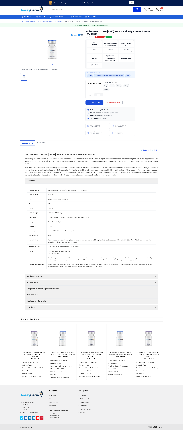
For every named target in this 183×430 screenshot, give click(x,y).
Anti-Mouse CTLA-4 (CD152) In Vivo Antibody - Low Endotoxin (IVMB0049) (63, 353)
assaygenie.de (54, 417)
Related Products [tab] (30, 319)
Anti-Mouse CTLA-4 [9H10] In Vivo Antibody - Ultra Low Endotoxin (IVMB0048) (34, 354)
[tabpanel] (52, 48)
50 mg (126, 86)
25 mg (119, 86)
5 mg (112, 86)
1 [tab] (52, 64)
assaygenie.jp (54, 415)
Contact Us (54, 402)
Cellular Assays (84, 402)
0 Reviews (41, 143)
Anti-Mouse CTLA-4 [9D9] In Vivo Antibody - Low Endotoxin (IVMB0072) (120, 353)
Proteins (82, 412)
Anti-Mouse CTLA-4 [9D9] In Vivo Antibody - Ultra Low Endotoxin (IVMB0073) (148, 354)
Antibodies (83, 406)
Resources (53, 399)
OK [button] (131, 3)
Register (151, 10)
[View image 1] (24, 76)
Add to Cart (96, 102)
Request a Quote (114, 102)
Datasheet (100, 37)
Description (27, 143)
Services (53, 395)
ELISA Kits (83, 395)
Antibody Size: (110, 82)
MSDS (109, 37)
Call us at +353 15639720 (30, 413)
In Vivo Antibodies (85, 409)
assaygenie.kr (54, 413)
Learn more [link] (109, 3)
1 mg (105, 86)
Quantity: (91, 95)
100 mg (106, 89)
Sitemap (53, 406)
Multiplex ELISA (85, 399)
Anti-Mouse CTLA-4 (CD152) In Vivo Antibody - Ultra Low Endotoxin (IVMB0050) (91, 354)
